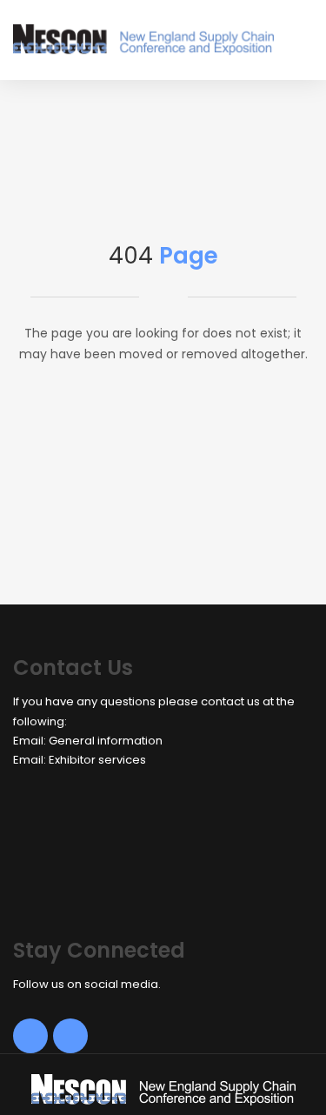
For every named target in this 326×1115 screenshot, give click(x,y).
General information (106, 740)
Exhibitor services (97, 759)
